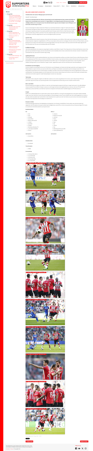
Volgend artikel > (84, 441)
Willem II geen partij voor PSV (17, 9)
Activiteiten (73, 6)
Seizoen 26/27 (56, 6)
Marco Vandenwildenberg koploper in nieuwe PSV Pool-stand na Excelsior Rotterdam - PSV (15, 42)
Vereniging (40, 6)
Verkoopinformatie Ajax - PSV (15, 55)
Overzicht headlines (10, 63)
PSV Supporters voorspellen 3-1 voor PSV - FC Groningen (15, 20)
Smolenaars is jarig (13, 23)
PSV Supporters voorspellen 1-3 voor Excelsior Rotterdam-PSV (15, 51)
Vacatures (64, 2)
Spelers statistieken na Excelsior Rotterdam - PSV (14, 33)
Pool (63, 6)
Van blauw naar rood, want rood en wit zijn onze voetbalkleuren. (14, 28)
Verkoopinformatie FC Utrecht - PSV (13, 58)
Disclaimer (8, 448)
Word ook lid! (83, 2)
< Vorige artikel (29, 441)
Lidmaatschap (81, 6)
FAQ (61, 2)
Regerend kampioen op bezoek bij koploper (14, 47)
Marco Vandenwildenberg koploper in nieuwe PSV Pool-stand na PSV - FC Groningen (15, 17)
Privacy (11, 448)
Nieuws (34, 6)
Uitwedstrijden (48, 6)
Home (6, 9)
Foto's (67, 6)
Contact (57, 2)
